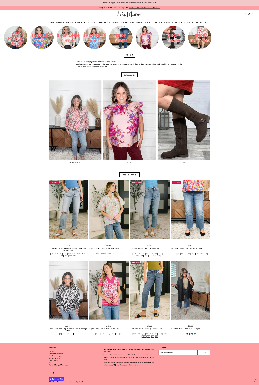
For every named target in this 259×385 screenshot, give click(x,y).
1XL (113, 334)
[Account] (249, 14)
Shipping (51, 351)
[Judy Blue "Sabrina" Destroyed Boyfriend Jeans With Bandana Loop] (68, 209)
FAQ (50, 362)
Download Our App (55, 356)
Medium (103, 253)
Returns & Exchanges (56, 353)
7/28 (65, 253)
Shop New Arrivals (129, 175)
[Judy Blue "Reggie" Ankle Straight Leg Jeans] (150, 209)
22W (158, 256)
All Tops (129, 162)
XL (113, 253)
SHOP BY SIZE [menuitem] (182, 22)
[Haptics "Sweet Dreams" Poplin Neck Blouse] (109, 209)
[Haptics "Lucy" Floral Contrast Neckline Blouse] (109, 290)
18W (66, 256)
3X (75, 334)
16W (146, 256)
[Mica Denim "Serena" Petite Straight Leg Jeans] (190, 209)
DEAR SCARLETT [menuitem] (144, 22)
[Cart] (252, 14)
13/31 (78, 253)
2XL (117, 253)
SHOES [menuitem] (69, 22)
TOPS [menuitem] (77, 22)
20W (70, 256)
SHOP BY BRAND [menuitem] (163, 22)
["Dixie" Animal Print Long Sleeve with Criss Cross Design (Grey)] (68, 290)
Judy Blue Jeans (75, 162)
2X (72, 334)
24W (74, 256)
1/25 (52, 253)
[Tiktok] (53, 373)
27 (175, 253)
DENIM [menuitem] (59, 22)
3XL (121, 253)
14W (62, 256)
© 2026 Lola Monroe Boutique (58, 382)
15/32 (83, 253)
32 (185, 253)
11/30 (73, 253)
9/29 (69, 253)
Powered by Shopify (77, 382)
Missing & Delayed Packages (58, 365)
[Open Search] (246, 14)
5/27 (60, 253)
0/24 (134, 253)
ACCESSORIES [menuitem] (127, 22)
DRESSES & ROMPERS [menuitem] (107, 22)
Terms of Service (54, 358)
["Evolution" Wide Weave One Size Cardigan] (190, 290)
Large (109, 253)
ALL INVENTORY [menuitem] (200, 22)
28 (178, 253)
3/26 (56, 253)
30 (182, 253)
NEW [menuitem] (52, 22)
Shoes (184, 162)
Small (97, 253)
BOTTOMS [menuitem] (89, 22)
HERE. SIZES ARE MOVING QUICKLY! (144, 8)
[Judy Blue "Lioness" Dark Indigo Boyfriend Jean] (150, 290)
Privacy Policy (53, 360)
